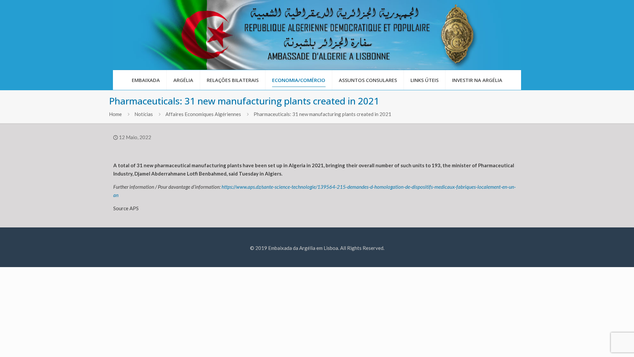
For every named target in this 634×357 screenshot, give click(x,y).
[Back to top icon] (602, 343)
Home (115, 114)
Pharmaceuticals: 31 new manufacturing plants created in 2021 (322, 114)
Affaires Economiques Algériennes (203, 114)
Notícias (143, 114)
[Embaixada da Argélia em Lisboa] (317, 35)
